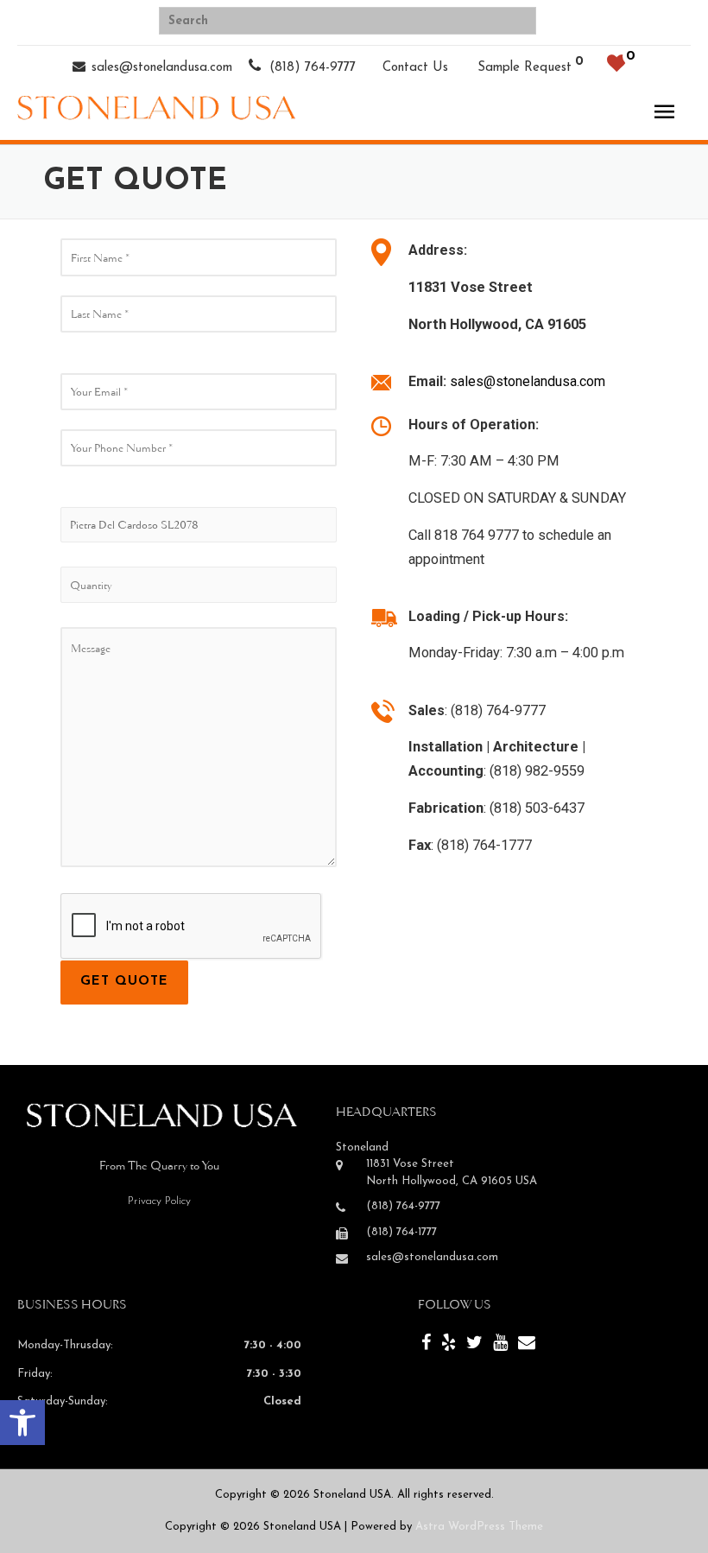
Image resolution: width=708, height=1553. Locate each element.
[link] (22, 1422)
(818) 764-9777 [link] (310, 67)
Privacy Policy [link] (159, 1201)
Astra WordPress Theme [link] (479, 1526)
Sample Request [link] (524, 67)
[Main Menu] (664, 112)
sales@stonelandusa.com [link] (162, 67)
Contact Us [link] (415, 67)
